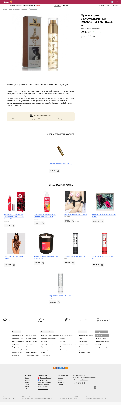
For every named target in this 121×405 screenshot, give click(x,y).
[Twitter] (60, 367)
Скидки (38, 5)
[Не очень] (84, 36)
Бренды (27, 388)
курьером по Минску (45, 115)
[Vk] (63, 367)
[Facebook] (57, 367)
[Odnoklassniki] (66, 367)
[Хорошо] (88, 36)
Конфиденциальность (43, 384)
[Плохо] (82, 36)
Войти (116, 1)
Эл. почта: (81, 380)
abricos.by (5, 396)
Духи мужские (33, 9)
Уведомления (61, 382)
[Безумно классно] (90, 36)
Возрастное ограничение (44, 382)
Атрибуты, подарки (14, 9)
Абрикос (5, 9)
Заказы (60, 380)
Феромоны (24, 9)
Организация (42, 375)
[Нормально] (86, 36)
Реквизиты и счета (43, 389)
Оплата (107, 5)
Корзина (60, 378)
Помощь (60, 384)
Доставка (101, 5)
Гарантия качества (43, 386)
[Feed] (54, 367)
